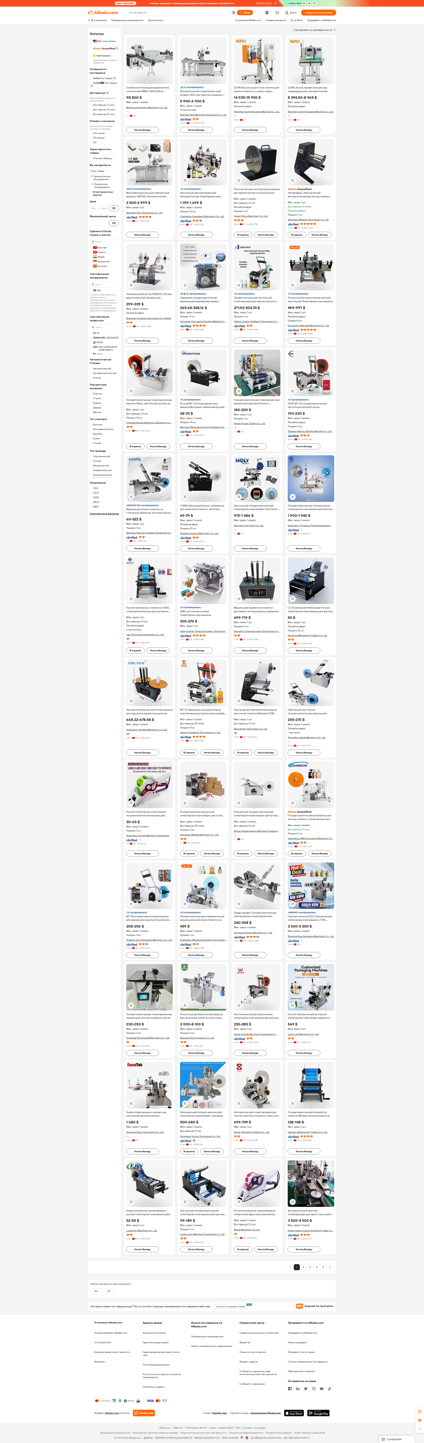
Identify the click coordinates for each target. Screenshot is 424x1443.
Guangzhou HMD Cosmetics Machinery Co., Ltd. (310, 838)
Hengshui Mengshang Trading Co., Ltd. (307, 635)
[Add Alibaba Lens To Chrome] (144, 1413)
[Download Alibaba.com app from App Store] (294, 1413)
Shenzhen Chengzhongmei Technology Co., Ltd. (256, 631)
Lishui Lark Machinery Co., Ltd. (303, 1034)
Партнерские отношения (301, 1371)
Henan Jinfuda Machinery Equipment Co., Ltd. (255, 1034)
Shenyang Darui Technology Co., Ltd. (145, 1132)
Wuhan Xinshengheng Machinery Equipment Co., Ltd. (257, 831)
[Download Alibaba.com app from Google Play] (318, 1413)
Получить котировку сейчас (232, 1306)
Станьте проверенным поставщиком (307, 1361)
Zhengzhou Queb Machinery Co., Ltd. (307, 737)
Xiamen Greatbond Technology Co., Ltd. (200, 732)
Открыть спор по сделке (252, 1352)
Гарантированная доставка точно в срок (161, 1353)
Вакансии (99, 1361)
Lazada (212, 1428)
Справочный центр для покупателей (259, 1332)
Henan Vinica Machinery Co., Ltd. (251, 216)
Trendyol (247, 1428)
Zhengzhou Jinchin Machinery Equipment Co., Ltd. (147, 835)
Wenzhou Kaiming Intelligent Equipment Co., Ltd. (149, 533)
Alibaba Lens (112, 1413)
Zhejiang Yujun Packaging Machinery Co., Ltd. (149, 940)
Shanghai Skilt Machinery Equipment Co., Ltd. (203, 114)
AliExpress (164, 1428)
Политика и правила (153, 1387)
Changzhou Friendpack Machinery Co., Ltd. (202, 216)
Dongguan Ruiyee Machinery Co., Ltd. (253, 932)
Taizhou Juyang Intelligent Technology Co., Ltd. (256, 321)
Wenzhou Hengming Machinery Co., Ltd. (146, 107)
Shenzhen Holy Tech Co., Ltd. (249, 525)
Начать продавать (297, 1342)
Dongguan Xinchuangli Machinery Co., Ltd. (148, 1038)
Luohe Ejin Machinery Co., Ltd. (141, 1230)
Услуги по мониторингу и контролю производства (162, 1376)
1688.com (178, 1428)
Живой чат (245, 1342)
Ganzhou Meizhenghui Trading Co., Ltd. (307, 1132)
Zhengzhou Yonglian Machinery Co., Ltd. (146, 729)
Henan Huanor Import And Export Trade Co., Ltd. (310, 1230)
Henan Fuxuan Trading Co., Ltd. (249, 423)
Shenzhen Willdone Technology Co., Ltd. (308, 219)
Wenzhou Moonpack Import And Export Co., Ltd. (202, 427)
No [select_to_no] (108, 1291)
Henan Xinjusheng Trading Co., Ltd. (251, 1132)
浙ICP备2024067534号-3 (297, 1438)
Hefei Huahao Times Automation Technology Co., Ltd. (203, 631)
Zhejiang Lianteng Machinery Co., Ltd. (199, 533)
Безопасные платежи (154, 1332)
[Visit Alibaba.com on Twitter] (306, 1388)
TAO (238, 1428)
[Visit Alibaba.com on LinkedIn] (298, 1388)
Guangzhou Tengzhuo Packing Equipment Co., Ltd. (309, 525)
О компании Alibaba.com (108, 1322)
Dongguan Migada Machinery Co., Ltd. (199, 834)
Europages (260, 1428)
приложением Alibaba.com (266, 1413)
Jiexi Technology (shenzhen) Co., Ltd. (145, 634)
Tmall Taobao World (196, 1428)
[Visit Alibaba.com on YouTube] (322, 1388)
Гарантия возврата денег (156, 1342)
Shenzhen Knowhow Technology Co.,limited (148, 318)
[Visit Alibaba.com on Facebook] (290, 1388)
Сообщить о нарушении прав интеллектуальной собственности (258, 1373)
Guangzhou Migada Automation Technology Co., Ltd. (202, 940)
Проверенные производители (207, 1336)
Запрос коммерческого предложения (211, 1346)
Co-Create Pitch (102, 1342)
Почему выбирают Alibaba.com (110, 1332)
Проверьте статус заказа (301, 1352)
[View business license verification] (241, 1438)
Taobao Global (225, 1428)
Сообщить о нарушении (252, 1384)
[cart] (277, 13)
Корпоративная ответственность (112, 1352)
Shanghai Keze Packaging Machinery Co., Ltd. (311, 936)
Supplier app (219, 1413)
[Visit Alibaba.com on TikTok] (330, 1388)
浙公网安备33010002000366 (266, 1438)
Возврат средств (248, 1361)
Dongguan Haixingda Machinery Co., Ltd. (308, 325)
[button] (234, 13)
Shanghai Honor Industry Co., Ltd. (197, 1038)
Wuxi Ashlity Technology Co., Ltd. (251, 729)
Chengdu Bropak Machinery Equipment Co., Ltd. (148, 422)
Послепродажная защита (156, 1364)
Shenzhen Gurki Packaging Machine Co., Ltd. (256, 111)
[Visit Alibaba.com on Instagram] (314, 1388)
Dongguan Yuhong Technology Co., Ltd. (200, 1136)
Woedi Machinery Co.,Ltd (247, 1229)
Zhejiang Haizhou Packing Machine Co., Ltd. (310, 431)
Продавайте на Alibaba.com (302, 1332)
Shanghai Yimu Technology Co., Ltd (144, 212)
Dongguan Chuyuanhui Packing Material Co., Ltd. (203, 321)
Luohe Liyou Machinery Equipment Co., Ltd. (202, 1234)
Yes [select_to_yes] (96, 1291)
